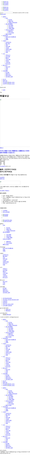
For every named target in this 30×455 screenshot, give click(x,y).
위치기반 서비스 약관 (8, 304)
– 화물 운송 (8, 229)
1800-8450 (8, 314)
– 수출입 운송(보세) (10, 230)
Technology (5, 338)
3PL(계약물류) (6, 232)
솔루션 (4, 319)
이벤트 (4, 274)
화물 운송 (10, 323)
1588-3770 (8, 309)
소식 (4, 356)
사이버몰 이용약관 (7, 305)
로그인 (4, 381)
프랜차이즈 (5, 254)
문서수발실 (11, 335)
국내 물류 (10, 328)
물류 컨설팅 (6, 244)
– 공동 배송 (8, 236)
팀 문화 (4, 288)
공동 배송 (10, 329)
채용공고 (5, 289)
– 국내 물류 (8, 234)
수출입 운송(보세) (12, 325)
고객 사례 (5, 273)
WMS (4, 251)
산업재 (4, 260)
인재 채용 (5, 373)
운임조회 (5, 383)
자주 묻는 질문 (6, 292)
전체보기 (5, 268)
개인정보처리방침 (7, 298)
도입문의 (5, 385)
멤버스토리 (5, 291)
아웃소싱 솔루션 (7, 239)
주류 (4, 264)
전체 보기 (8, 357)
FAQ (4, 284)
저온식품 (5, 259)
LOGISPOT (3, 166)
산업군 (4, 343)
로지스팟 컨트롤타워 (8, 248)
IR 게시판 (5, 277)
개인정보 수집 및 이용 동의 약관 (11, 299)
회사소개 (5, 281)
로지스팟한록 (6, 212)
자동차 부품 (6, 261)
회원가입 (5, 382)
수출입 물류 (11, 331)
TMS (4, 249)
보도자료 (5, 270)
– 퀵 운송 (8, 227)
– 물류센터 (8, 241)
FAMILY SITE (3, 208)
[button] (2, 177)
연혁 (4, 283)
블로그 (1, 147)
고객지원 (5, 276)
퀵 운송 (10, 322)
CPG (4, 257)
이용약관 (5, 301)
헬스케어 (5, 256)
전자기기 (5, 263)
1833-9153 (8, 310)
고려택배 (5, 210)
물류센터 (10, 334)
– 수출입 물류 (9, 237)
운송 (4, 225)
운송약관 (5, 302)
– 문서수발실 (9, 243)
